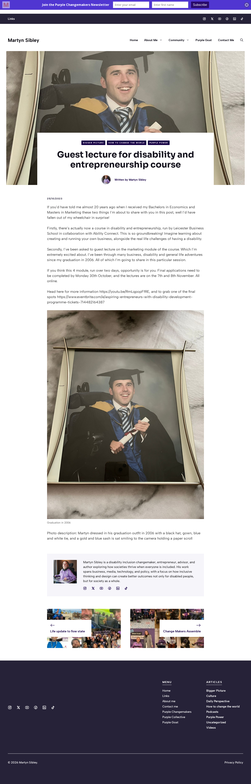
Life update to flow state (67, 631)
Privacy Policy (234, 762)
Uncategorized (216, 722)
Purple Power (158, 142)
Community (176, 40)
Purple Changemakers (176, 712)
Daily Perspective (217, 701)
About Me (150, 40)
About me (168, 701)
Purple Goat (204, 40)
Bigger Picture (93, 142)
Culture (211, 696)
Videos (211, 727)
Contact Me (226, 40)
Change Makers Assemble (182, 631)
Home (134, 40)
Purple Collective (173, 717)
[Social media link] (204, 18)
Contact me (170, 706)
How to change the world (126, 142)
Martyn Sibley (23, 40)
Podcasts (212, 712)
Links (11, 19)
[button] (240, 40)
